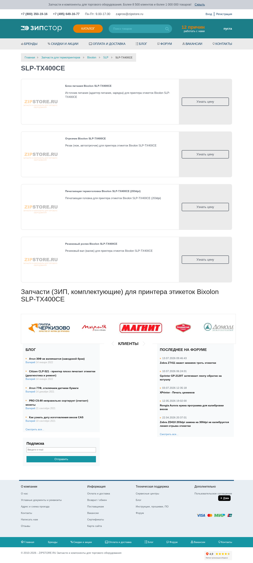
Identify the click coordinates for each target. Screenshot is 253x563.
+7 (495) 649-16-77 (66, 14)
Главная (29, 542)
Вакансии (194, 44)
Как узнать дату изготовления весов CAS (56, 417)
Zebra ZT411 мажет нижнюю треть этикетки (188, 362)
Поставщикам (95, 506)
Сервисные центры (147, 493)
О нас (24, 493)
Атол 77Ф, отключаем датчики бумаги (54, 388)
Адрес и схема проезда (35, 506)
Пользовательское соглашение (213, 493)
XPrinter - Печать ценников (177, 392)
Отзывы (25, 525)
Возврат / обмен (97, 499)
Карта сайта (94, 525)
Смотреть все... (35, 429)
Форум (166, 44)
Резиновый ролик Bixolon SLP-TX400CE (91, 243)
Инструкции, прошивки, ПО (152, 506)
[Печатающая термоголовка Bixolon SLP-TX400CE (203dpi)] (41, 207)
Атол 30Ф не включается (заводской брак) (57, 358)
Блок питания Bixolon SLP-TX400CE (88, 85)
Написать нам (29, 519)
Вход (209, 14)
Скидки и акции (64, 44)
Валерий (30, 362)
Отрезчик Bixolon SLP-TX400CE (85, 138)
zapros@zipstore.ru (129, 14)
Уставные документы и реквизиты (41, 499)
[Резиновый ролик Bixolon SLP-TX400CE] (41, 260)
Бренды (30, 44)
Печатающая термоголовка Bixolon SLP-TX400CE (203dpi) (103, 191)
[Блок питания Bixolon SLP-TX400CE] (41, 102)
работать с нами (193, 28)
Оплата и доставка (109, 44)
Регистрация (224, 14)
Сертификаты (95, 519)
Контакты (223, 44)
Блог (143, 44)
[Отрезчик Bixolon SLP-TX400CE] (41, 154)
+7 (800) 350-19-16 (34, 14)
